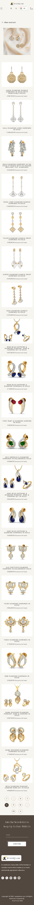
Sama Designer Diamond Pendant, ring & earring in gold (17, 714)
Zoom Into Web (17, 901)
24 (14, 811)
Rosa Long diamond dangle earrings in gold (17, 202)
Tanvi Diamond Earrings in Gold (17, 640)
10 (20, 805)
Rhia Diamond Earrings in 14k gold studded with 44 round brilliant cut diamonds (17, 166)
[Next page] (20, 811)
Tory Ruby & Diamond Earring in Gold (17, 421)
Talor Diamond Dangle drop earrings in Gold (17, 239)
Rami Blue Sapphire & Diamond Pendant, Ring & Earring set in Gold (17, 348)
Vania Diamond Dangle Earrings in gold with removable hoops (17, 92)
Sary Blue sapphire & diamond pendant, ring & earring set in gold (17, 495)
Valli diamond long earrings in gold (17, 128)
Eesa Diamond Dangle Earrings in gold (17, 311)
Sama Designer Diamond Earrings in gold (17, 750)
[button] (1, 8)
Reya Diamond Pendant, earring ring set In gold (17, 787)
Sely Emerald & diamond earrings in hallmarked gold (17, 458)
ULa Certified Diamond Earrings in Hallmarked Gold (17, 568)
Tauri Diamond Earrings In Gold (17, 604)
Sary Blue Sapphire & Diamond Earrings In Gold (17, 532)
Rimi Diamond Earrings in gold (17, 676)
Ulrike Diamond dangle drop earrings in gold (17, 275)
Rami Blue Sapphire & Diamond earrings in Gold (17, 385)
